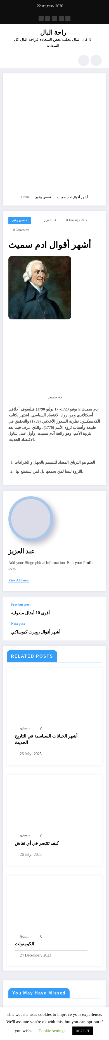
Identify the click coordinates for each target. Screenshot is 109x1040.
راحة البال (53, 32)
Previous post (20, 604)
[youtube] (67, 18)
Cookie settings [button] (52, 1030)
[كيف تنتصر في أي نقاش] (54, 805)
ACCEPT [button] (83, 1031)
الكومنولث (24, 943)
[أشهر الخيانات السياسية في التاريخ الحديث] (54, 699)
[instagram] (61, 18)
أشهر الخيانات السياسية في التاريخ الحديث (46, 739)
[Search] (83, 60)
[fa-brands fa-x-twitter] (47, 18)
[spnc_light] (96, 60)
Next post (18, 624)
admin (25, 729)
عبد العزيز (50, 220)
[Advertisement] (54, 136)
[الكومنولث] (39, 906)
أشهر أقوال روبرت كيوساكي (36, 632)
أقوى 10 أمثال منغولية (30, 612)
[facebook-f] (41, 18)
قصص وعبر (19, 220)
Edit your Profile (80, 563)
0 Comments (21, 229)
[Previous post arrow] (96, 609)
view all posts (18, 580)
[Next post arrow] (96, 631)
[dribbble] (54, 18)
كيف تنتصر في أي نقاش (37, 843)
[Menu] (10, 60)
